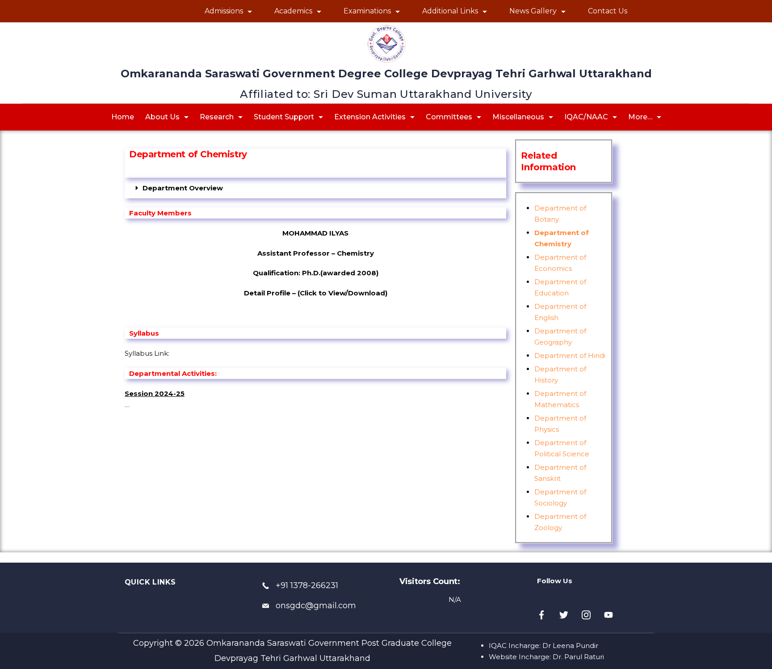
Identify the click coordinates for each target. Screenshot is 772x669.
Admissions (224, 11)
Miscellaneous (518, 117)
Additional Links (450, 11)
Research (217, 117)
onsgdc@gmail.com (316, 605)
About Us (162, 117)
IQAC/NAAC (586, 117)
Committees (449, 117)
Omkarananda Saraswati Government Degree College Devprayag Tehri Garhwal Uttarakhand (386, 73)
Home (122, 117)
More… (640, 117)
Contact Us (607, 11)
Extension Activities (370, 117)
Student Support (284, 117)
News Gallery (533, 11)
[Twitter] (563, 614)
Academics (293, 11)
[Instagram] (586, 614)
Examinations (367, 11)
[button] (317, 188)
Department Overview (183, 188)
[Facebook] (541, 614)
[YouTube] (608, 614)
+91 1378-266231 (307, 585)
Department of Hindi (569, 355)
